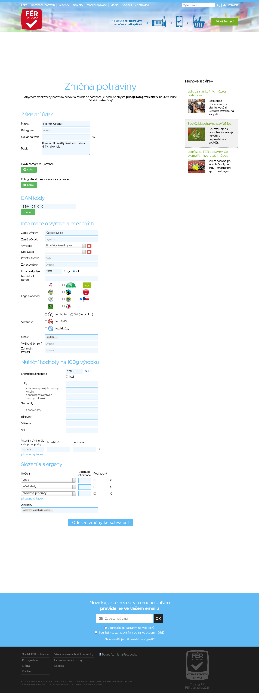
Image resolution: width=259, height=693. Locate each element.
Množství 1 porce (27, 278)
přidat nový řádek (32, 454)
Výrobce (26, 245)
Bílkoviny (26, 416)
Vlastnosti (27, 322)
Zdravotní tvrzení (27, 350)
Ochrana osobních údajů (68, 660)
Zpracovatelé (29, 264)
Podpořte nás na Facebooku (119, 654)
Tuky (24, 383)
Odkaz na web (30, 137)
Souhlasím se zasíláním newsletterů (131, 628)
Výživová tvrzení (31, 343)
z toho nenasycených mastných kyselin (39, 397)
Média (114, 5)
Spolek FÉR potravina (135, 5)
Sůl (23, 430)
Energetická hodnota (34, 374)
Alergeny (26, 505)
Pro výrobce (30, 660)
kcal (71, 376)
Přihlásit (233, 5)
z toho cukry (33, 410)
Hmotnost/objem (31, 271)
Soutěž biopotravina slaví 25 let (209, 123)
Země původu (29, 239)
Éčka (24, 5)
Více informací (224, 21)
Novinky (78, 5)
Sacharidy (27, 403)
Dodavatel (27, 251)
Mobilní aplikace (97, 5)
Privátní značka (30, 258)
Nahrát (30, 170)
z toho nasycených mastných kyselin (43, 390)
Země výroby (29, 232)
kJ (89, 371)
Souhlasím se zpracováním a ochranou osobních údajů (131, 632)
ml (77, 271)
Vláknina (26, 423)
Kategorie (27, 130)
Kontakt (27, 671)
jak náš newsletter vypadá (137, 639)
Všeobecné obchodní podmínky (73, 654)
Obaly (24, 337)
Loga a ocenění (30, 296)
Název (25, 123)
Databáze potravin (43, 5)
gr (68, 271)
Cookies (59, 666)
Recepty (63, 5)
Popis (24, 148)
